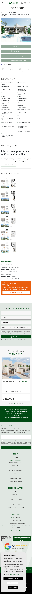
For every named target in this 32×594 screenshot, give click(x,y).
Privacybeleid (19, 332)
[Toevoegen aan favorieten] (27, 21)
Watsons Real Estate (13, 3)
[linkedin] (14, 530)
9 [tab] (22, 403)
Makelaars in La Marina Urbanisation (16, 409)
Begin (16, 457)
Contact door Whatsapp (16, 60)
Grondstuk (16, 504)
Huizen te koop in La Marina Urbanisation (16, 417)
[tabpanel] (16, 379)
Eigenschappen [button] (15, 460)
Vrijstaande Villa (16, 499)
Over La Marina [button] (15, 470)
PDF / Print (16, 51)
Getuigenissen (15, 478)
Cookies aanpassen (12, 583)
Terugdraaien (8, 64)
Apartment (16, 494)
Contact (16, 476)
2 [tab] (11, 403)
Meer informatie (14, 574)
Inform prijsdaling (16, 56)
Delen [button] (15, 46)
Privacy (28, 569)
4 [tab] (14, 403)
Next (29, 30)
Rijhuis (16, 491)
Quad (16, 496)
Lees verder (8, 165)
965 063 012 (17, 517)
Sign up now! (15, 292)
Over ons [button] (15, 468)
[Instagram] (17, 530)
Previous (3, 30)
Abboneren (16, 448)
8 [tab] (20, 403)
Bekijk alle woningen (16, 507)
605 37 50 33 (17, 520)
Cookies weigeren (13, 587)
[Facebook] (11, 530)
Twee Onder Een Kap (16, 502)
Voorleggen (16, 337)
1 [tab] (9, 403)
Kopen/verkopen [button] (15, 462)
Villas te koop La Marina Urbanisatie (16, 411)
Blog (15, 473)
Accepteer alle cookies (13, 578)
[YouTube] (19, 530)
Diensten (15, 465)
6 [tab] (17, 403)
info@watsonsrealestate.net (16, 523)
